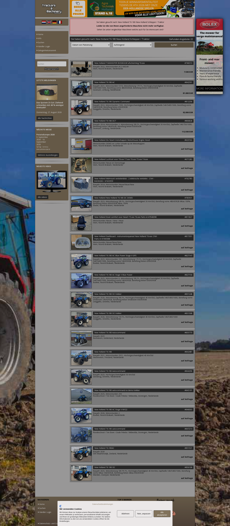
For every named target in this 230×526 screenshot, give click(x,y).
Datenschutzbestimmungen (102, 504)
